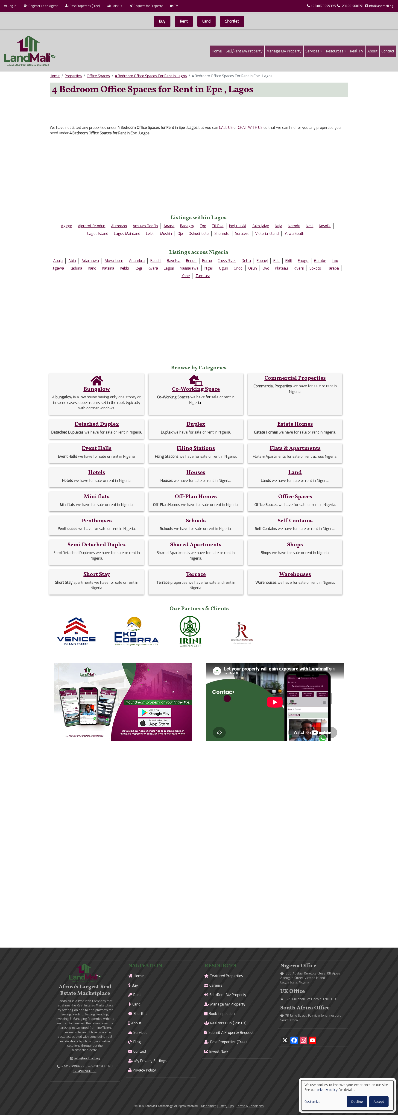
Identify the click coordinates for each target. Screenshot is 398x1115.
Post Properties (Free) (85, 6)
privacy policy (327, 1090)
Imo (335, 260)
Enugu (303, 260)
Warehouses (295, 574)
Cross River (227, 260)
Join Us (117, 6)
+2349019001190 (100, 1066)
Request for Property (148, 6)
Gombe (320, 260)
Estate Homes (295, 424)
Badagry (187, 226)
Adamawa (90, 260)
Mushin (166, 233)
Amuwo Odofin (145, 226)
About (372, 51)
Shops (295, 545)
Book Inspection (222, 1013)
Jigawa (58, 268)
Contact (387, 51)
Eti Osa (217, 226)
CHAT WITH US (250, 127)
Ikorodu (294, 226)
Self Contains (295, 521)
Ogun (223, 268)
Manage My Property (283, 51)
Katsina (108, 268)
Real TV (356, 51)
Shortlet (232, 21)
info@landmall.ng (381, 6)
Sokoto (315, 268)
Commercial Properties (295, 378)
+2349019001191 (351, 6)
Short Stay (96, 574)
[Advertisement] (199, 111)
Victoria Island (267, 233)
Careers (215, 985)
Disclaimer (208, 1106)
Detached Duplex (97, 424)
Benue (191, 260)
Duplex (195, 424)
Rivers (299, 268)
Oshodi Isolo (199, 233)
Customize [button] (312, 1102)
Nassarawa (189, 268)
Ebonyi (262, 260)
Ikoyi (309, 226)
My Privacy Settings (150, 1060)
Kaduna (76, 268)
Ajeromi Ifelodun (91, 226)
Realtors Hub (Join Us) (228, 1023)
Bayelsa (173, 260)
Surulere (242, 233)
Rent (184, 21)
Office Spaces (98, 76)
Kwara (153, 268)
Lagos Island (97, 233)
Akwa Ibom (114, 260)
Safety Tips (226, 1106)
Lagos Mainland (127, 233)
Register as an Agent (43, 6)
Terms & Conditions (250, 1106)
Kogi (138, 268)
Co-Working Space (196, 389)
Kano (92, 268)
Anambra (137, 260)
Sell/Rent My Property (244, 51)
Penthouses (97, 521)
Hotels (96, 473)
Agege (66, 226)
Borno (207, 260)
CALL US (226, 127)
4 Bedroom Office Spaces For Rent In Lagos (151, 76)
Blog (137, 1042)
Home (217, 51)
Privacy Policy (144, 1070)
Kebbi (124, 268)
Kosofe (325, 226)
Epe (203, 226)
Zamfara (203, 275)
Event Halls (96, 448)
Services (312, 51)
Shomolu (221, 233)
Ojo (180, 233)
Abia (72, 260)
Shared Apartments (195, 545)
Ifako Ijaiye (260, 226)
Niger (208, 268)
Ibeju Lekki (237, 226)
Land (206, 21)
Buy (162, 21)
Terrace (196, 574)
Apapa (169, 226)
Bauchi (155, 260)
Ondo (238, 268)
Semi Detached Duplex (96, 545)
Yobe (185, 275)
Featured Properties (226, 976)
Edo (276, 260)
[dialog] (347, 1095)
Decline (357, 1101)
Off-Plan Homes (196, 497)
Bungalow (96, 389)
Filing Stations (196, 448)
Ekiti (288, 260)
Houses (195, 473)
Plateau (281, 268)
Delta (246, 260)
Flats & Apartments (295, 448)
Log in (12, 6)
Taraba (333, 268)
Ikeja (278, 226)
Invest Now (218, 1051)
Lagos (169, 268)
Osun (252, 268)
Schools (196, 521)
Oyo (266, 268)
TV (176, 6)
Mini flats (96, 497)
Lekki (150, 233)
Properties (73, 76)
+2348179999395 (323, 6)
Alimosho (119, 226)
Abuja (58, 260)
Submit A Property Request (231, 1032)
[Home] (30, 51)
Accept (379, 1101)
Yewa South (294, 233)
